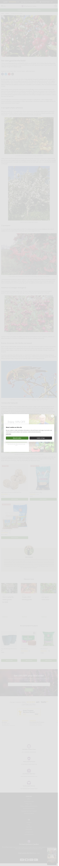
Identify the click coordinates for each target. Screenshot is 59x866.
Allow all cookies (17, 438)
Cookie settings (41, 438)
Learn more (8, 434)
